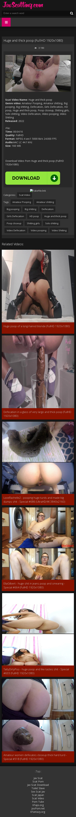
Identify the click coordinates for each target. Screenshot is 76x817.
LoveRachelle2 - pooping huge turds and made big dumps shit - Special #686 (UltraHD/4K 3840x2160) (34, 499)
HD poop (34, 216)
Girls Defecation (15, 216)
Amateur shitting (45, 202)
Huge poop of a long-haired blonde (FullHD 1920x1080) (37, 326)
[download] (32, 178)
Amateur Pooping (21, 202)
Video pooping (38, 230)
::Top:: (38, 771)
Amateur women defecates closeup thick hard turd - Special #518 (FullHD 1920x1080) (35, 757)
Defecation (47, 209)
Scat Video (24, 195)
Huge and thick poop (55, 216)
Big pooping (12, 209)
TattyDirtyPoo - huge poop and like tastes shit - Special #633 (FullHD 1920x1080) (36, 671)
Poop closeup (13, 223)
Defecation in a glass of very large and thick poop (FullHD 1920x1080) (37, 414)
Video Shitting (58, 230)
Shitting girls (33, 223)
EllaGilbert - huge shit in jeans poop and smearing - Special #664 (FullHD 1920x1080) (34, 585)
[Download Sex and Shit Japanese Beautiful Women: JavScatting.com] (23, 5)
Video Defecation (15, 230)
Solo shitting (51, 223)
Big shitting (30, 209)
